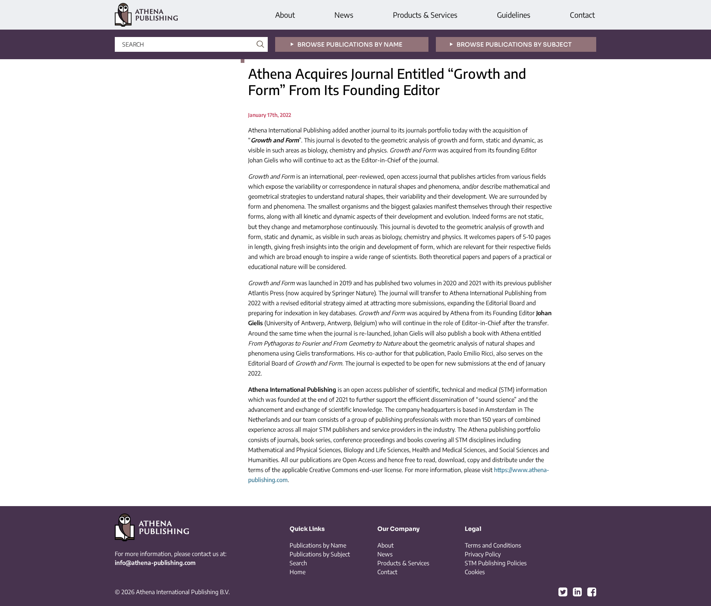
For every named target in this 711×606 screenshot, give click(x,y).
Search (298, 563)
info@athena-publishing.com (155, 562)
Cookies (475, 572)
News (343, 14)
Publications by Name (318, 545)
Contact (582, 14)
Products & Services (425, 14)
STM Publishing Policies (496, 563)
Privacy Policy (483, 554)
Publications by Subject (320, 554)
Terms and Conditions (493, 545)
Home (298, 572)
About (285, 14)
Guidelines (513, 14)
